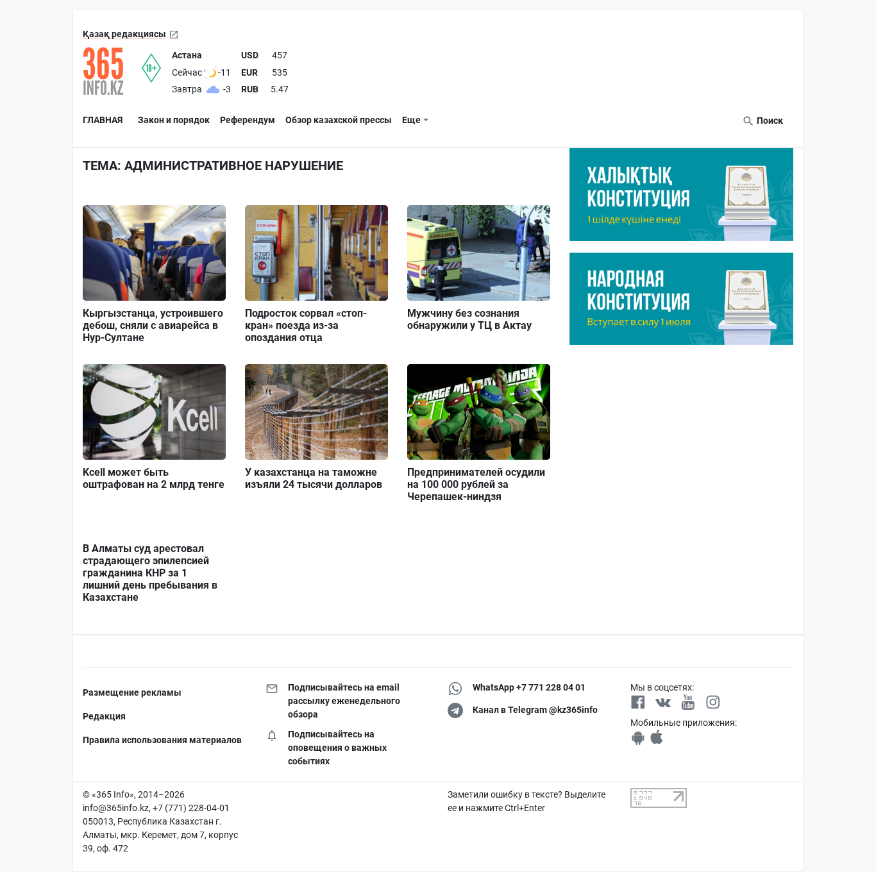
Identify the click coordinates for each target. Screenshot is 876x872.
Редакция (104, 716)
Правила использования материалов (162, 740)
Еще (411, 120)
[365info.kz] (112, 71)
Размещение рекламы (132, 692)
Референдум (247, 120)
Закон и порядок (174, 120)
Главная (102, 120)
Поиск (769, 120)
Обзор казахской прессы (338, 120)
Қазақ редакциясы (124, 34)
